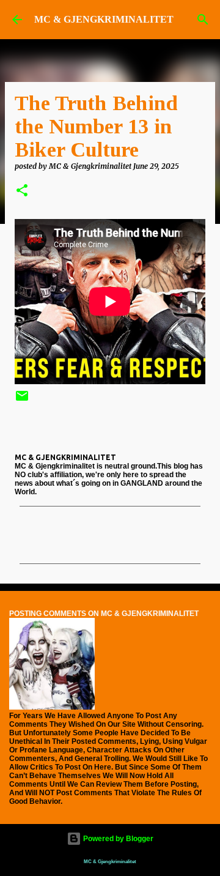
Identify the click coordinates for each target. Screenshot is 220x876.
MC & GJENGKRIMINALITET (104, 19)
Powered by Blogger (117, 838)
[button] (22, 191)
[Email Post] (22, 400)
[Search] (203, 19)
